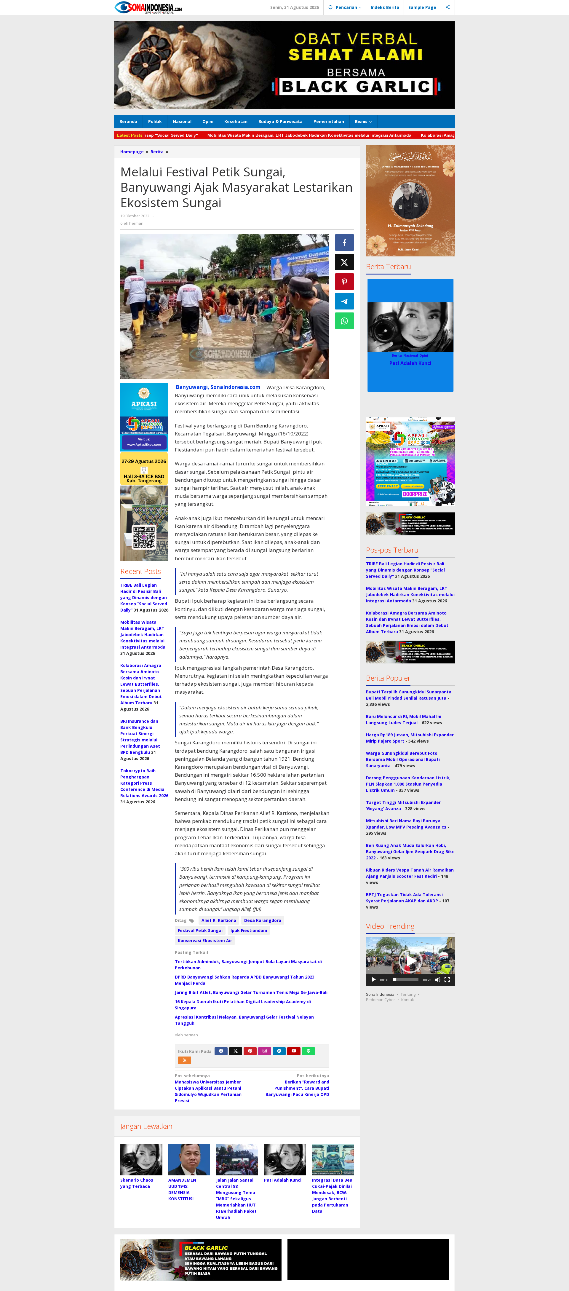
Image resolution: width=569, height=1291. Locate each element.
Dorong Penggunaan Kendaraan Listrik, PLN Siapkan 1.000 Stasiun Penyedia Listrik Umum (408, 784)
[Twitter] (235, 1051)
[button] (144, 472)
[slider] (405, 979)
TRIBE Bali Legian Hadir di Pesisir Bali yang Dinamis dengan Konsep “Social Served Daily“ (143, 597)
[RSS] (184, 1060)
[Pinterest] (250, 1051)
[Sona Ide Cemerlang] (148, 7)
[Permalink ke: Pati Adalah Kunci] (285, 1159)
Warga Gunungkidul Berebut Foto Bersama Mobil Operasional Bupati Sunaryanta (403, 759)
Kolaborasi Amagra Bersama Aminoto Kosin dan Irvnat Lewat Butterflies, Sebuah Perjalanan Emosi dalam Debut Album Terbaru (141, 684)
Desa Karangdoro (262, 920)
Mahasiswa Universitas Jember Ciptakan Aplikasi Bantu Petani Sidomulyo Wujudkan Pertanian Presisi (208, 1088)
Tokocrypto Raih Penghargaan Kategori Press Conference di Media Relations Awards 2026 (144, 783)
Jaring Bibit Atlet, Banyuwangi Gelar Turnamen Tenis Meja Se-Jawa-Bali (251, 992)
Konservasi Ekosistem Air (205, 940)
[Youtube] (294, 1051)
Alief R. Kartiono (219, 920)
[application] (410, 961)
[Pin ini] (344, 281)
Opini (423, 355)
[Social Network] (448, 7)
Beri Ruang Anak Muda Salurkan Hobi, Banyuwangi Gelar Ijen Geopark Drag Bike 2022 (410, 851)
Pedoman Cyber (380, 999)
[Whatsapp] (344, 320)
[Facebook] (221, 1051)
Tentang (408, 994)
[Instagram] (264, 1051)
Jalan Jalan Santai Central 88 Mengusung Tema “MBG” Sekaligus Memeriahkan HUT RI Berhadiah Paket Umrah (236, 1198)
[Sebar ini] (344, 242)
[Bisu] (438, 980)
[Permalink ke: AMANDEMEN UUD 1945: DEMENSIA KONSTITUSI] (189, 1159)
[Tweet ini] (344, 262)
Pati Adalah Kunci (282, 1180)
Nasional (410, 355)
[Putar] (374, 980)
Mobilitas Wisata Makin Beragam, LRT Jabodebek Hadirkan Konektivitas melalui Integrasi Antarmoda (264, 135)
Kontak (407, 999)
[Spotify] (308, 1051)
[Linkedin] (279, 1051)
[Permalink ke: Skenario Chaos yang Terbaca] (141, 1159)
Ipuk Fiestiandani (249, 930)
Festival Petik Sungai (200, 930)
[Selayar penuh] (447, 980)
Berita (397, 355)
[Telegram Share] (344, 301)
